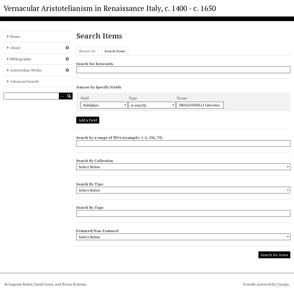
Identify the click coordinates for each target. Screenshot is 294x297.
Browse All (87, 51)
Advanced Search (24, 81)
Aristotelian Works (25, 70)
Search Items (115, 51)
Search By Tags (89, 207)
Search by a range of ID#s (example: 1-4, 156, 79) (119, 137)
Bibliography (20, 58)
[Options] (62, 96)
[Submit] (69, 96)
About (15, 47)
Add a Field (88, 120)
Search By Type (89, 184)
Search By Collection (94, 160)
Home (15, 36)
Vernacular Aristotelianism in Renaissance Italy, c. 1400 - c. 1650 (110, 8)
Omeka (282, 284)
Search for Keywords (94, 63)
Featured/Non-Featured (97, 230)
